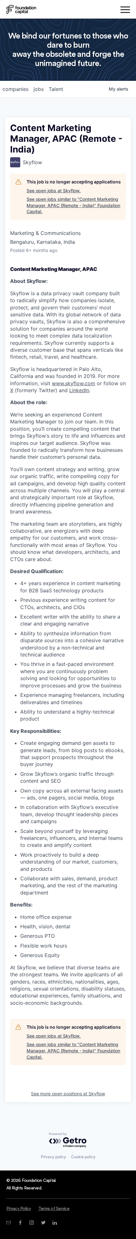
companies (15, 89)
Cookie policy (83, 1156)
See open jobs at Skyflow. (54, 190)
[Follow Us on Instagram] (31, 1222)
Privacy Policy (18, 1208)
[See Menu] (125, 10)
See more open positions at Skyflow (68, 1093)
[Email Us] (8, 1222)
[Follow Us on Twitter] (43, 1222)
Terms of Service (53, 1208)
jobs (39, 89)
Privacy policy (53, 1156)
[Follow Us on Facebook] (20, 1222)
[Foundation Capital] (21, 9)
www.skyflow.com (73, 383)
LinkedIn (79, 390)
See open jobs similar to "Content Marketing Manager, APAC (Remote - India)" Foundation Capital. (73, 205)
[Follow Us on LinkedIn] (55, 1222)
